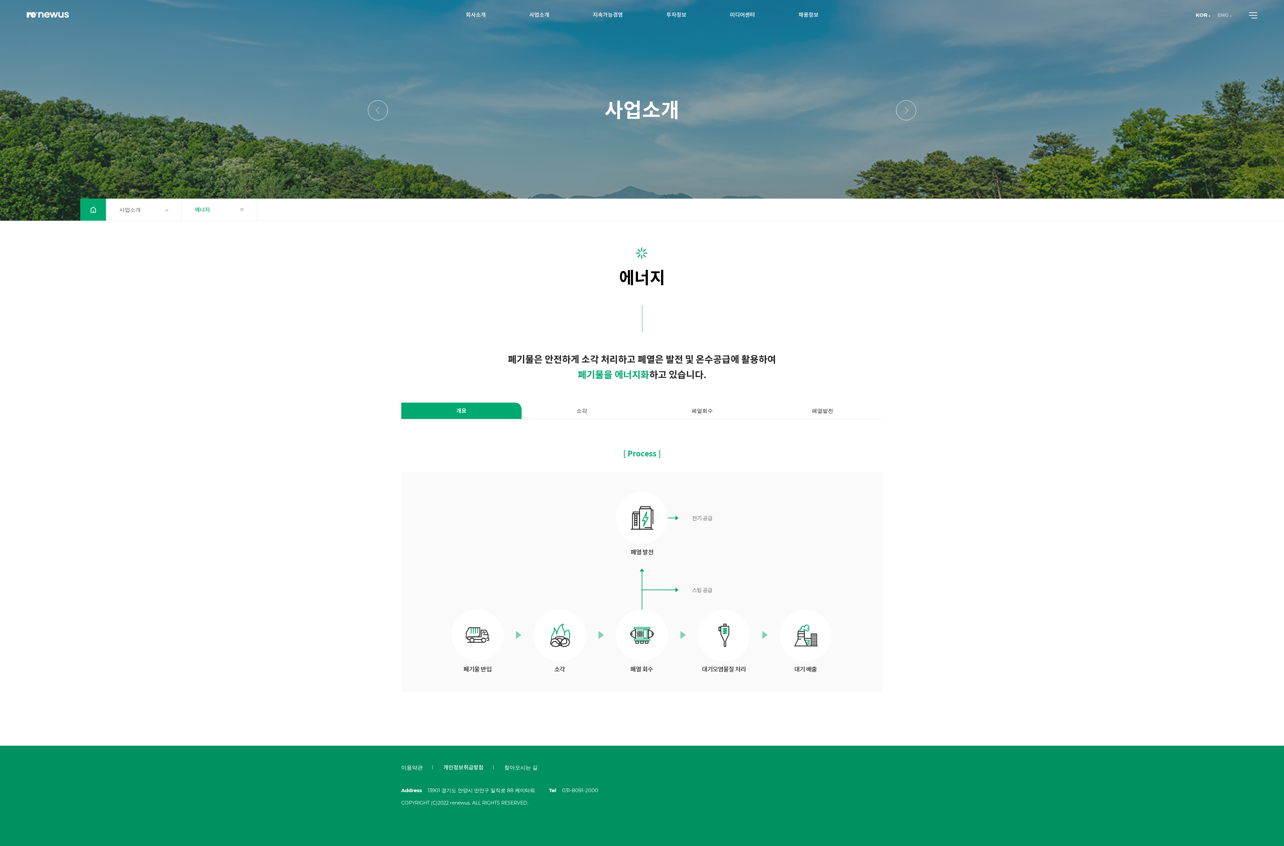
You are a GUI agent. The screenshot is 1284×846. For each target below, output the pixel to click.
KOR (1201, 15)
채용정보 (808, 15)
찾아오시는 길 (521, 767)
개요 (461, 411)
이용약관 (412, 767)
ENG (1223, 15)
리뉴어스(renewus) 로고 (48, 15)
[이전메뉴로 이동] (378, 110)
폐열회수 (702, 411)
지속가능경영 (608, 15)
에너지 (202, 210)
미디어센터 (742, 15)
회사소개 (476, 15)
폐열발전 (822, 411)
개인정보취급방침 (463, 767)
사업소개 (539, 15)
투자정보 (676, 15)
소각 (581, 411)
